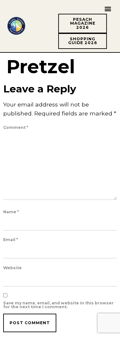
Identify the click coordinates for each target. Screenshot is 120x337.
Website (12, 268)
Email (10, 240)
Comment (15, 127)
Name (11, 212)
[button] (108, 8)
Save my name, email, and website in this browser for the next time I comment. (58, 305)
